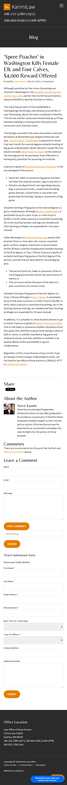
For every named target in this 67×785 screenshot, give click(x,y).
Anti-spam (40, 765)
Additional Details (12, 661)
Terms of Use (10, 765)
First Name (9, 568)
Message (8, 493)
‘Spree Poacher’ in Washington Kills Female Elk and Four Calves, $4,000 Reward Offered (31, 66)
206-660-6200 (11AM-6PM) (25, 20)
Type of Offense (12, 634)
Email (6, 480)
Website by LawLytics (14, 770)
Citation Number (11, 648)
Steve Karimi (20, 81)
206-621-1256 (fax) (13, 744)
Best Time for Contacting (16, 621)
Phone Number (11, 607)
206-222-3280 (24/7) (19, 14)
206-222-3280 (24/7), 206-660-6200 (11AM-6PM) (29, 741)
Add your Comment (14, 452)
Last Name (9, 581)
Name (6, 466)
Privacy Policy (26, 765)
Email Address (11, 594)
